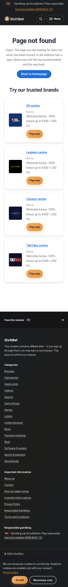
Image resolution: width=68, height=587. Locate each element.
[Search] (41, 19)
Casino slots (11, 384)
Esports (8, 397)
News (7, 429)
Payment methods (15, 435)
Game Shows (12, 403)
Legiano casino (36, 152)
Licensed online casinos (17, 497)
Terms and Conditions (16, 516)
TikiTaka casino (37, 245)
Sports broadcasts (14, 454)
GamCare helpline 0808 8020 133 (34, 9)
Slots (7, 441)
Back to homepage (34, 74)
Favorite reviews (34, 320)
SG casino (33, 105)
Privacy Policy (12, 504)
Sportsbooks (11, 461)
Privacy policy (10, 572)
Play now (34, 133)
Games (8, 409)
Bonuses (9, 371)
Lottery (8, 416)
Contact (8, 484)
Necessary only (42, 580)
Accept (20, 580)
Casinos (8, 390)
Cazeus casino (36, 199)
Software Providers (15, 448)
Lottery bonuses (13, 422)
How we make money (16, 491)
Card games (11, 377)
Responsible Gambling (17, 510)
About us (9, 478)
